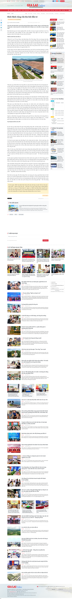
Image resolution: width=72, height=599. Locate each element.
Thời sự (11, 10)
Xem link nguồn (45, 195)
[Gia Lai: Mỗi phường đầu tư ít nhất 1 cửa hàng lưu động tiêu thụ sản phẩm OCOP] (14, 375)
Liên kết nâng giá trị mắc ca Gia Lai (57, 275)
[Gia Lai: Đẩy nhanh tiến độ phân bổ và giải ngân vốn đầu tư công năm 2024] (13, 208)
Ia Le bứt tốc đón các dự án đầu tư (30, 527)
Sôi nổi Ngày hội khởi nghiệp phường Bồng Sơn (42, 394)
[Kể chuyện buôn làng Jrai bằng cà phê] (14, 341)
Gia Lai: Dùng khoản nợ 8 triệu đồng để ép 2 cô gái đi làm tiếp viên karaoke (61, 34)
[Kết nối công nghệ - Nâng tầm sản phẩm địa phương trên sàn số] (14, 553)
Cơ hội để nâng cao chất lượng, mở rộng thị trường (34, 315)
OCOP (12, 13)
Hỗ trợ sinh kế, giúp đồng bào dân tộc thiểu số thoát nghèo (60, 77)
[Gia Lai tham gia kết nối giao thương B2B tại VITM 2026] (42, 504)
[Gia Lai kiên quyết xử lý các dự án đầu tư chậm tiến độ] (14, 576)
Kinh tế (31, 10)
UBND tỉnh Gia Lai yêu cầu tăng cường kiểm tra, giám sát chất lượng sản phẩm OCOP (43, 275)
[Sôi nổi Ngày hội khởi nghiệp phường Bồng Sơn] (42, 388)
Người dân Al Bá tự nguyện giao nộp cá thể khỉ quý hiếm (60, 83)
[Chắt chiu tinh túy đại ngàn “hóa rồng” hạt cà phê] (14, 353)
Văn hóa (52, 10)
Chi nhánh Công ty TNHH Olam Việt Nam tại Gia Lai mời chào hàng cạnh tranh (57, 151)
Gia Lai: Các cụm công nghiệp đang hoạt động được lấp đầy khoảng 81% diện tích (27, 511)
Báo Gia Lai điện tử (36, 5)
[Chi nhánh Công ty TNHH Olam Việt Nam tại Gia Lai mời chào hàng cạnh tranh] (54, 150)
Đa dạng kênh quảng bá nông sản (30, 304)
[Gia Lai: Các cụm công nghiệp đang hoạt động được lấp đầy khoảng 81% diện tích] (28, 504)
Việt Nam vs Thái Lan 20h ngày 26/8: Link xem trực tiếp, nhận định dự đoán (60, 40)
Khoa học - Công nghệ (46, 10)
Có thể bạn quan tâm (15, 247)
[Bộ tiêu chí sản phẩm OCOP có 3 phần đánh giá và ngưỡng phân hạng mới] (14, 330)
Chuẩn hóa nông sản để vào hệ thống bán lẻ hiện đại (13, 275)
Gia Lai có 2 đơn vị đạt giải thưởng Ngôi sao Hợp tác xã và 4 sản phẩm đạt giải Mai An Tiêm (35, 490)
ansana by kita (53, 282)
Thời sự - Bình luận (25, 10)
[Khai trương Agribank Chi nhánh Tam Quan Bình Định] (14, 448)
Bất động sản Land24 (58, 289)
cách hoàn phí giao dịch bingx (58, 285)
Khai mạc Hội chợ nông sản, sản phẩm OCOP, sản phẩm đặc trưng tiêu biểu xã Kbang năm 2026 (28, 260)
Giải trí (56, 10)
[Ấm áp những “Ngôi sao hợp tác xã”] (14, 296)
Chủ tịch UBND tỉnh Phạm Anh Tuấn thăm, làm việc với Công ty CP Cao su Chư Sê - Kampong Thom (35, 516)
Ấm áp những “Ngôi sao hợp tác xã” (32, 293)
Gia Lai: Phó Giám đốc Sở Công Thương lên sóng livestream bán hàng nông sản (13, 395)
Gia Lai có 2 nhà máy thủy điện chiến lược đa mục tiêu (35, 399)
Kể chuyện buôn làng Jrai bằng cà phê (32, 338)
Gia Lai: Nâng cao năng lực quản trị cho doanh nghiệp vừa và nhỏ (34, 456)
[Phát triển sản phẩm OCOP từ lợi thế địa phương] (53, 23)
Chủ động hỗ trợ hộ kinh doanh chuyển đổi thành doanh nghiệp (34, 479)
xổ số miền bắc (53, 289)
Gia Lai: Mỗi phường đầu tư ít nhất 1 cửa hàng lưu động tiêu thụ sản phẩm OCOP (35, 372)
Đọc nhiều (53, 19)
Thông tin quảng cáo (57, 129)
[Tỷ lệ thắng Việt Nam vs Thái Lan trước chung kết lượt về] (53, 29)
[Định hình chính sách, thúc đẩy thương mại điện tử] (14, 437)
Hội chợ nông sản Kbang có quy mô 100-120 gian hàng (57, 259)
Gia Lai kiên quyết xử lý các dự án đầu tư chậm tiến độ (35, 572)
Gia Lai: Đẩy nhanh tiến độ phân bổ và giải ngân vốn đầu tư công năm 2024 (33, 206)
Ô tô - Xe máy (30, 13)
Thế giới (15, 10)
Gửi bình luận (45, 240)
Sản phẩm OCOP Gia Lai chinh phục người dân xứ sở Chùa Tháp (34, 282)
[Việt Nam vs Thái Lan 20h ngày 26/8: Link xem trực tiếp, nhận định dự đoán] (53, 40)
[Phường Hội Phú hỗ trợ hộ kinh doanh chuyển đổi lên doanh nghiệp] (14, 565)
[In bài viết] (1, 30)
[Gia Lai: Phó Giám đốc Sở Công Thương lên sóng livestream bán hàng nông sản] (13, 388)
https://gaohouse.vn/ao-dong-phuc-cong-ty (57, 291)
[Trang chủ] (8, 10)
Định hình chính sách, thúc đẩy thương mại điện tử (34, 433)
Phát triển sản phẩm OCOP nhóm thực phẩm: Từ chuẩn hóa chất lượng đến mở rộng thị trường (35, 361)
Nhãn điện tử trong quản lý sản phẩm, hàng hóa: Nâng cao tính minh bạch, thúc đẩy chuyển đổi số (43, 260)
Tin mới (61, 19)
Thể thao (63, 10)
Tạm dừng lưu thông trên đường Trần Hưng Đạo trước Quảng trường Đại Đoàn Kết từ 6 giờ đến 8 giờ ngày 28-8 (57, 46)
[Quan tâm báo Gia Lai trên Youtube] (57, 1)
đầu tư (16, 214)
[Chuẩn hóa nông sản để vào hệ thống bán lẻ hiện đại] (14, 268)
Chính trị (19, 10)
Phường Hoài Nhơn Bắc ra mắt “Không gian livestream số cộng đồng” (27, 395)
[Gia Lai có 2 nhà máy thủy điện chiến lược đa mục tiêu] (14, 403)
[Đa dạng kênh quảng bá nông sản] (14, 308)
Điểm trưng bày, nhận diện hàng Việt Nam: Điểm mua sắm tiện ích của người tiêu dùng (28, 275)
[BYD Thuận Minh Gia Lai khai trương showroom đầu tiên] (54, 165)
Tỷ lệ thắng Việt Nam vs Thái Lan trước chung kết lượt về (61, 29)
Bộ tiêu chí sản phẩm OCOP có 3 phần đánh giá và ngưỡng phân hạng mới (33, 327)
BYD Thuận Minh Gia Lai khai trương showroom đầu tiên (57, 166)
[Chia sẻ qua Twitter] (1, 25)
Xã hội (60, 10)
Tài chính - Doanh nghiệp (49, 13)
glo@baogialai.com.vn (13, 591)
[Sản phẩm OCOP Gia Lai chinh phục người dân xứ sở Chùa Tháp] (14, 285)
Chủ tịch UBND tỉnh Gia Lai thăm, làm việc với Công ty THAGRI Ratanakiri (35, 539)
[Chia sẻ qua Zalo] (1, 22)
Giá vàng (34, 13)
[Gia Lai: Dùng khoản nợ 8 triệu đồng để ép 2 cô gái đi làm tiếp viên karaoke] (53, 34)
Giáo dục (35, 10)
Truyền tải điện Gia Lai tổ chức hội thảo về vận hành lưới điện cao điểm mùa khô (34, 423)
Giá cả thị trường (62, 13)
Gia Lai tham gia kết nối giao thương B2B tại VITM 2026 (42, 511)
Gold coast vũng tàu (54, 283)
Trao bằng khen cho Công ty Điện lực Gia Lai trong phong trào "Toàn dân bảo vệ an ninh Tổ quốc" (34, 468)
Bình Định (11, 214)
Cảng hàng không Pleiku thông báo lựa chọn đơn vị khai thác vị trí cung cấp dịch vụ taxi (57, 159)
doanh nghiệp (21, 214)
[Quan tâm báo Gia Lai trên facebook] (53, 1)
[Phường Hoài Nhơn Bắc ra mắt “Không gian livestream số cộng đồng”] (28, 388)
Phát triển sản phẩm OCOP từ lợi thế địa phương (61, 23)
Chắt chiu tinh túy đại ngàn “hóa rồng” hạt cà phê (34, 349)
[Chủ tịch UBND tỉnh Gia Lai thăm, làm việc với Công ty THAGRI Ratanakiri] (14, 542)
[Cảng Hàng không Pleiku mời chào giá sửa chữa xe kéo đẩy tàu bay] (54, 133)
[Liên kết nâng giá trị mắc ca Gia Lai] (58, 268)
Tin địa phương (57, 53)
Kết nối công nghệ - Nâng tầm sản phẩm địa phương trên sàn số (33, 550)
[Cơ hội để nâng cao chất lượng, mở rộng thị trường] (14, 319)
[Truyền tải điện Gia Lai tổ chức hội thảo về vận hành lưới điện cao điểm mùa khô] (14, 425)
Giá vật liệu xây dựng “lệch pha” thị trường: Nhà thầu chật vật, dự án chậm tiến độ (13, 511)
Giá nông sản (57, 13)
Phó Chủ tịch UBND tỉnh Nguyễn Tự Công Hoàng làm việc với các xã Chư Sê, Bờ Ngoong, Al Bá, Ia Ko (57, 69)
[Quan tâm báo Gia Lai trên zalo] (55, 1)
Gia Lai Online (14, 586)
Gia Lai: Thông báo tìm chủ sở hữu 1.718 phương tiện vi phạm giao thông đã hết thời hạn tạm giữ (57, 142)
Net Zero (38, 13)
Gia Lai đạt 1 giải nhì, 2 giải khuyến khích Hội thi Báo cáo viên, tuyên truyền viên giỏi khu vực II (57, 91)
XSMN (63, 289)
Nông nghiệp (43, 13)
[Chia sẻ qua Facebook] (1, 20)
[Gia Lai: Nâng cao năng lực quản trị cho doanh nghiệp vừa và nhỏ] (14, 459)
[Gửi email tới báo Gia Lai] (59, 1)
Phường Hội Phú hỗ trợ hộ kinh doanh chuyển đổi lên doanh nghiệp (35, 562)
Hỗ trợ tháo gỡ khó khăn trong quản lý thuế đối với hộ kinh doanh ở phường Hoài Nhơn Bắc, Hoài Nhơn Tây (35, 411)
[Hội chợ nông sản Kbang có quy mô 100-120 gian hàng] (58, 253)
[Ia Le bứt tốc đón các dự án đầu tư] (14, 531)
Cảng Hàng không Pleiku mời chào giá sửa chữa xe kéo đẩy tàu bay (57, 134)
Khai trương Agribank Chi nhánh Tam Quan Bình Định (35, 444)
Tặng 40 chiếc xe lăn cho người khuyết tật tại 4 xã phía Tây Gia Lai (57, 61)
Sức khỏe (39, 10)
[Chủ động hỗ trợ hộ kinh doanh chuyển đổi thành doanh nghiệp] (14, 482)
